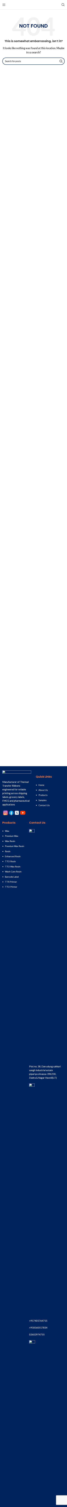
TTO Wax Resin (12, 866)
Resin (7, 851)
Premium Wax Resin (14, 846)
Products (43, 795)
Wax (7, 831)
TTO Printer (11, 886)
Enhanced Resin (13, 856)
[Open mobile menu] (4, 5)
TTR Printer (11, 881)
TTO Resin (10, 861)
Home (41, 785)
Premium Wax (11, 836)
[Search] (63, 5)
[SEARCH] (61, 61)
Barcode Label (12, 876)
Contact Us (44, 805)
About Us (43, 790)
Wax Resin (10, 841)
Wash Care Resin (13, 871)
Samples (42, 800)
